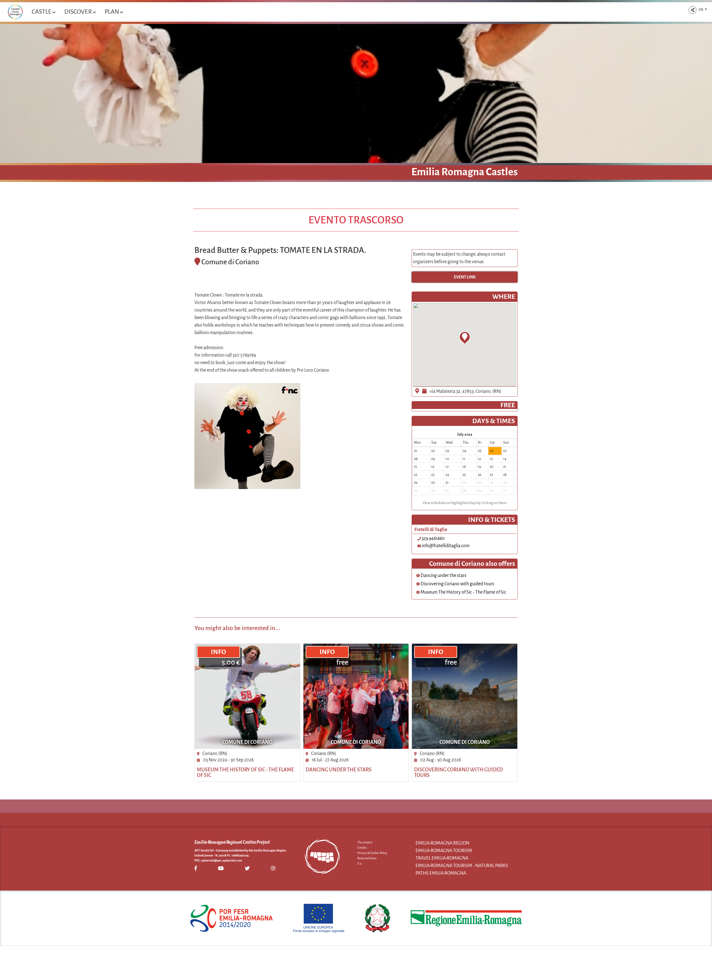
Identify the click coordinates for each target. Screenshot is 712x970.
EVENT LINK (465, 277)
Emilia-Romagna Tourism (444, 850)
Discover (78, 11)
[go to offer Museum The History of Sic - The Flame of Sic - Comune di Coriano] (247, 696)
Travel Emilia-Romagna (442, 858)
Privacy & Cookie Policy (372, 853)
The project (364, 842)
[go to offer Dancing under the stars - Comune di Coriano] (356, 696)
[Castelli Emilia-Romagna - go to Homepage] (15, 12)
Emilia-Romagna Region (442, 843)
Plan (112, 11)
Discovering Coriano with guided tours (457, 583)
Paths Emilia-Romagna (441, 873)
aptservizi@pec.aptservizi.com (221, 860)
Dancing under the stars (443, 575)
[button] (692, 10)
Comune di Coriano (247, 742)
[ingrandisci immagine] (247, 436)
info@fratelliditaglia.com (445, 545)
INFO (218, 651)
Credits (362, 847)
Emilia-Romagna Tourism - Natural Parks (462, 865)
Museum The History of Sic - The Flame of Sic (463, 592)
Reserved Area (367, 858)
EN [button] (701, 10)
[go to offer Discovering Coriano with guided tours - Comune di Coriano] (464, 696)
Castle (42, 11)
